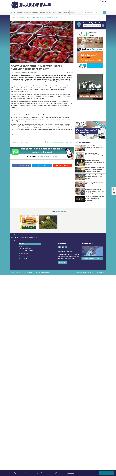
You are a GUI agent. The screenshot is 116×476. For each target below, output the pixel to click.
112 (14, 12)
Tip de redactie (63, 165)
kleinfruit (25, 142)
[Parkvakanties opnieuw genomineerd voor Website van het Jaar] (80, 162)
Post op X (43, 165)
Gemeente (35, 12)
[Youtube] (63, 247)
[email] (114, 193)
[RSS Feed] (66, 247)
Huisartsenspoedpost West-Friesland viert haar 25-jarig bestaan (93, 176)
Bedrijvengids (27, 12)
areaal (20, 142)
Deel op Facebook (23, 165)
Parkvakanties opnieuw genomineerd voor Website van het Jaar (94, 162)
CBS (72, 72)
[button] (12, 223)
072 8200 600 (25, 253)
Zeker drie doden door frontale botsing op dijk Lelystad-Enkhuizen (94, 198)
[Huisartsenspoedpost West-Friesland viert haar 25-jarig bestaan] (80, 177)
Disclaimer (90, 272)
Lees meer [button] (71, 473)
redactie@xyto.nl (25, 256)
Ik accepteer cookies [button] (106, 473)
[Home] (12, 12)
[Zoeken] (104, 12)
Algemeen (19, 12)
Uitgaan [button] (59, 12)
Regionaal (42, 12)
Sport (54, 12)
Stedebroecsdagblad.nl (35, 4)
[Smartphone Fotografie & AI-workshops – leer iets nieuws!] (80, 148)
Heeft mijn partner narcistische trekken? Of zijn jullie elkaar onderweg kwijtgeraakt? (94, 169)
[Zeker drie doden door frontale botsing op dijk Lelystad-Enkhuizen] (80, 199)
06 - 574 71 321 (48, 156)
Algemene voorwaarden (80, 272)
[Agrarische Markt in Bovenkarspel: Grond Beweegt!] (80, 155)
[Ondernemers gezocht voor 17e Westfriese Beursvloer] (80, 184)
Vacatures (66, 12)
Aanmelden (62, 262)
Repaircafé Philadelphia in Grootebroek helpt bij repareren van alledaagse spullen (94, 191)
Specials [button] (48, 12)
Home (13, 17)
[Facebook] (59, 247)
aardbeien (15, 142)
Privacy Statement (99, 272)
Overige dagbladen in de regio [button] (90, 258)
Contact (72, 12)
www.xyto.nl (24, 258)
